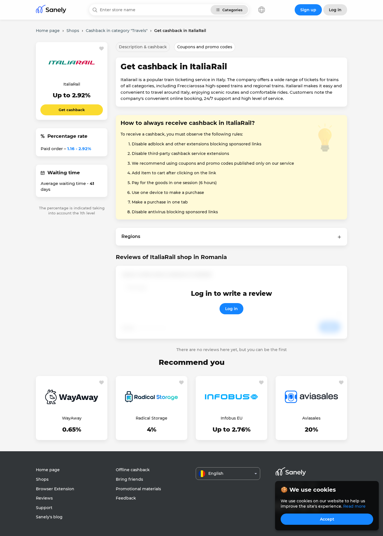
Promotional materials (138, 488)
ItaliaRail (71, 84)
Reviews (44, 498)
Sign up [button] (308, 9)
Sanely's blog (49, 516)
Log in (231, 308)
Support (44, 507)
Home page (48, 469)
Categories (232, 10)
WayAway (72, 418)
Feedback (126, 498)
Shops (42, 479)
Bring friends (129, 479)
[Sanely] (51, 10)
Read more (354, 506)
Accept (327, 519)
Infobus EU (232, 418)
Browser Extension (55, 488)
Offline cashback (133, 469)
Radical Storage (151, 418)
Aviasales (311, 418)
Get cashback (72, 109)
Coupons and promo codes (204, 46)
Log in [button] (335, 9)
